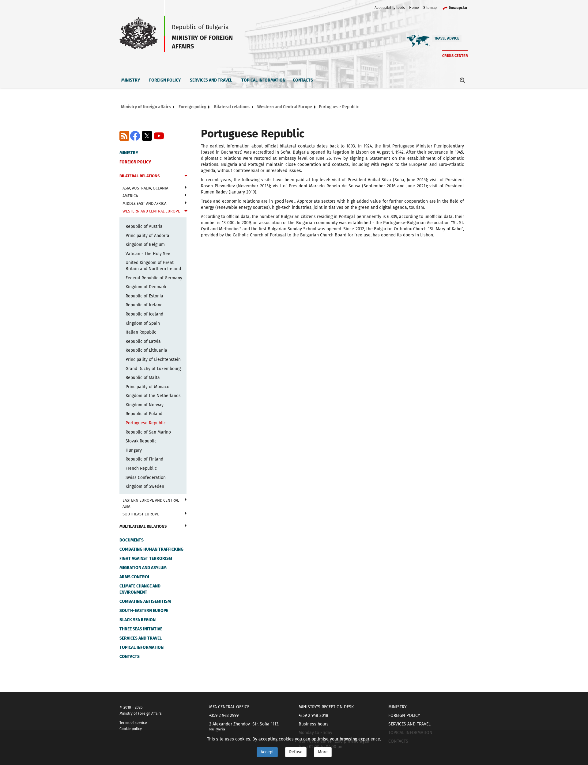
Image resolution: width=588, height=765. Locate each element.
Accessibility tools (390, 8)
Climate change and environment (139, 589)
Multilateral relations (143, 526)
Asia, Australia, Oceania (145, 188)
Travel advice (446, 38)
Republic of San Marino (148, 432)
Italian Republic (141, 332)
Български (458, 8)
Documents (131, 540)
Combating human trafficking (151, 549)
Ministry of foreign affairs (146, 106)
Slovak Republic (141, 441)
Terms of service (133, 723)
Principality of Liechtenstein (153, 359)
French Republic (141, 468)
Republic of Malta (143, 377)
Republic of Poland (144, 413)
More (323, 752)
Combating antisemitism (145, 601)
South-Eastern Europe (143, 610)
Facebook (135, 136)
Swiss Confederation (146, 477)
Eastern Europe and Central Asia (151, 503)
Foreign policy (165, 80)
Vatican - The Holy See (148, 253)
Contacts (303, 80)
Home (414, 8)
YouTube (159, 136)
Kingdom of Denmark (146, 286)
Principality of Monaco (147, 386)
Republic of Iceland (144, 314)
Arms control (134, 576)
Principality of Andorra (147, 235)
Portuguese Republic (146, 423)
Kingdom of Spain (143, 323)
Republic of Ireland (144, 305)
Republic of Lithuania (146, 350)
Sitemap (430, 8)
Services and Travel (211, 80)
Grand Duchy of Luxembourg (153, 368)
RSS (124, 136)
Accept (267, 752)
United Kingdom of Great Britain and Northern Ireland (153, 265)
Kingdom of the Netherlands (153, 395)
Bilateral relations (232, 106)
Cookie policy (130, 729)
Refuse (296, 752)
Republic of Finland (144, 459)
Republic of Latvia (143, 341)
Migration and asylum (143, 567)
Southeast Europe (141, 514)
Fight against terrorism (145, 558)
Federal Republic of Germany (154, 278)
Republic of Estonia (144, 296)
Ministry (130, 80)
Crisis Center (455, 55)
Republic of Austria (144, 226)
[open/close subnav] (185, 176)
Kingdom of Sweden (145, 486)
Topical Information (263, 80)
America (130, 195)
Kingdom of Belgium (145, 244)
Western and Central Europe (284, 106)
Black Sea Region (137, 619)
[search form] (462, 80)
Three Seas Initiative (140, 629)
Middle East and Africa (144, 203)
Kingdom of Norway (145, 404)
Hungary (134, 450)
